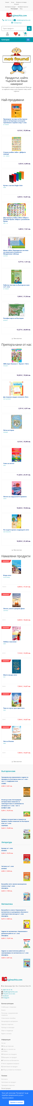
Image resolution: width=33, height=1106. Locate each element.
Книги (3, 1010)
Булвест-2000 (5, 808)
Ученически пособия (8, 1018)
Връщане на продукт (10, 1057)
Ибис (4, 465)
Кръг (4, 677)
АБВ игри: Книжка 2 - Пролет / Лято (16, 364)
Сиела (4, 498)
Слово (3, 783)
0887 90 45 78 (8, 20)
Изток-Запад (6, 577)
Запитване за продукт (10, 6)
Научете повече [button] (7, 1098)
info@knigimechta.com (10, 992)
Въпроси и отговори (21, 2)
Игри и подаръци (7, 1030)
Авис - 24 (5, 223)
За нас (12, 2)
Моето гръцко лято (10, 675)
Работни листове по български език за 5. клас (16, 286)
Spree (4, 187)
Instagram (6, 998)
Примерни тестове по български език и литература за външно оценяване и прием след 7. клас (15, 120)
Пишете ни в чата (9, 994)
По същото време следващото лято (16, 530)
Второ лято (7, 575)
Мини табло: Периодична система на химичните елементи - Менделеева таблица (15, 252)
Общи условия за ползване (11, 1070)
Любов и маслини (9, 642)
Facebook (6, 996)
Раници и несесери (7, 1027)
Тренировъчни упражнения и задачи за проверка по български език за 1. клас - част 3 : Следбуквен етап (14, 779)
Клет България (7, 399)
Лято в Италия (8, 741)
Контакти (16, 4)
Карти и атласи (6, 1033)
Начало (7, 2)
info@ (23, 20)
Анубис (4, 850)
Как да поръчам (8, 1046)
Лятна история (8, 430)
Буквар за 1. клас (7, 848)
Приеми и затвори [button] (16, 1102)
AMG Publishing (7, 531)
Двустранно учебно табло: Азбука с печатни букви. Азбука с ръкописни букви (16, 219)
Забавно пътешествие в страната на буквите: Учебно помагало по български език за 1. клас (15, 821)
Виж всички (17, 338)
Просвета (5, 365)
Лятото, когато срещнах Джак (14, 608)
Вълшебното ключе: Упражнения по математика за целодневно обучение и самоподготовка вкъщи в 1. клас (14, 912)
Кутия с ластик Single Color (13, 185)
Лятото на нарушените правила (15, 496)
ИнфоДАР (5, 432)
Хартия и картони (7, 1024)
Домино (5, 320)
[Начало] (16, 15)
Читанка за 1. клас (7, 866)
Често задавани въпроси (10, 1063)
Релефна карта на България (13, 318)
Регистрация (14, 8)
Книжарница (17, 23)
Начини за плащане (10, 1054)
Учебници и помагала (8, 1007)
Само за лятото (8, 463)
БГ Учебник (6, 124)
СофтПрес (5, 610)
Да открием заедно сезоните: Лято (15, 397)
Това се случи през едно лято (13, 708)
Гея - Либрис (6, 156)
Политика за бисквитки (11, 1060)
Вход (21, 8)
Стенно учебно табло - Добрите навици (14, 153)
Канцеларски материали (9, 1021)
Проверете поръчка (23, 6)
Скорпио (5, 256)
